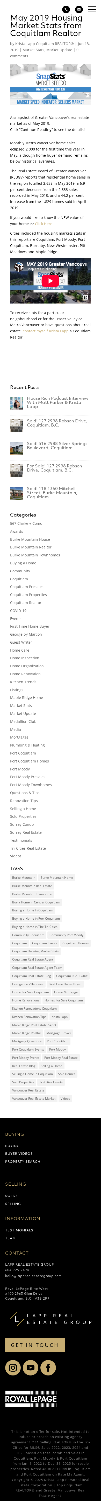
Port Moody (20, 769)
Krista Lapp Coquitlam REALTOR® (44, 43)
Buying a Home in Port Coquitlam (36, 918)
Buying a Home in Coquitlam (32, 910)
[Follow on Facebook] (48, 1367)
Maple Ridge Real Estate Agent (34, 1025)
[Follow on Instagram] (13, 1367)
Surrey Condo (22, 824)
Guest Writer (21, 642)
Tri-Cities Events (51, 1082)
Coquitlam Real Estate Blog (31, 976)
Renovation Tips (24, 800)
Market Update (59, 49)
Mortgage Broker (58, 1033)
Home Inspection (24, 657)
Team (10, 1238)
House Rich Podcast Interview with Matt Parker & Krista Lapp (57, 403)
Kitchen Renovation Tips (29, 1017)
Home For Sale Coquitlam (30, 992)
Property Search (22, 1162)
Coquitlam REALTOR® (72, 976)
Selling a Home (23, 808)
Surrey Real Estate (26, 832)
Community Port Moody (66, 935)
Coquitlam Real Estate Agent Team (37, 967)
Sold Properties (23, 816)
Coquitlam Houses (75, 943)
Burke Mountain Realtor (31, 547)
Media (15, 729)
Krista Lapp (20, 346)
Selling (13, 1204)
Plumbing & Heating (27, 745)
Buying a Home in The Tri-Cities (34, 927)
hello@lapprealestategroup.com (33, 1276)
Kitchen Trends (23, 681)
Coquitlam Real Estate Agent (32, 959)
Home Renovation (25, 673)
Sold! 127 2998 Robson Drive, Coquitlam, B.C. (57, 423)
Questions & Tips (25, 792)
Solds (11, 1196)
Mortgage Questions (27, 1041)
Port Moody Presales (27, 776)
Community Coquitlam (28, 935)
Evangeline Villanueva (28, 984)
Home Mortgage (66, 992)
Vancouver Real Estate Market (33, 1098)
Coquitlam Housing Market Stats (35, 951)
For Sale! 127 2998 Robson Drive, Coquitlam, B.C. (54, 468)
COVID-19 (18, 610)
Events (15, 618)
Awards (16, 531)
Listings (16, 689)
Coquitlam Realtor (25, 602)
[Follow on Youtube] (30, 1367)
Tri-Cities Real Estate (28, 848)
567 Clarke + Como (26, 523)
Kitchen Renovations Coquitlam (34, 1008)
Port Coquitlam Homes (29, 761)
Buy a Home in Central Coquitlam (36, 902)
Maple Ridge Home (26, 697)
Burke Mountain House (30, 539)
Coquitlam (19, 578)
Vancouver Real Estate (28, 1090)
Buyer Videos (19, 1154)
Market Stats (33, 49)
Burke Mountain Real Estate (32, 886)
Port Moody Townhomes (31, 784)
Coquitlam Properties (28, 594)
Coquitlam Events (44, 943)
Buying (12, 1146)
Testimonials (21, 840)
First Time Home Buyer (29, 626)
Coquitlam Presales (27, 586)
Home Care (19, 650)
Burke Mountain (23, 877)
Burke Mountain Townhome (32, 894)
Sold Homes (66, 1074)
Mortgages (19, 737)
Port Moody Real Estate (61, 1057)
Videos (15, 856)
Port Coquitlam (23, 753)
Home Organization (27, 665)
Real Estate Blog (23, 1066)
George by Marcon (26, 634)
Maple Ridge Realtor (26, 1033)
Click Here (44, 223)
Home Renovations (25, 1000)
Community (20, 571)
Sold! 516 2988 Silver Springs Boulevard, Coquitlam (57, 446)
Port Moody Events (25, 1057)
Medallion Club (23, 721)
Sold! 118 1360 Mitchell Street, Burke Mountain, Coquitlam (52, 493)
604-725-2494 (17, 1270)
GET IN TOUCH (35, 1345)
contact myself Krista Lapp (46, 330)
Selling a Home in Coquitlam (32, 1074)
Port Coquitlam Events (28, 1049)
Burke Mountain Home (56, 877)
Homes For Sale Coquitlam (64, 1000)
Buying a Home (23, 563)
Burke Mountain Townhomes (35, 555)
